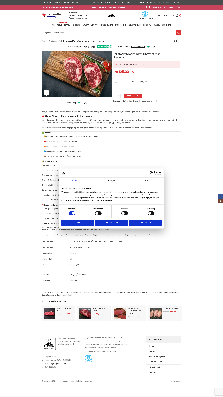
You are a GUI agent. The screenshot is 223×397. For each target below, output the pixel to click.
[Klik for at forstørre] (46, 93)
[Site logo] (111, 15)
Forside (45, 41)
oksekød (116, 292)
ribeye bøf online (149, 292)
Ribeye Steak (152, 101)
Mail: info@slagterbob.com (55, 363)
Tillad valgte (111, 223)
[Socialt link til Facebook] (146, 7)
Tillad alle (145, 223)
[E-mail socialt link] (149, 7)
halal (57, 292)
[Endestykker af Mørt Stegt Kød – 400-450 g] (120, 313)
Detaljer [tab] (111, 181)
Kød (60, 41)
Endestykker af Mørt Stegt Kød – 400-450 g (135, 310)
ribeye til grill (174, 292)
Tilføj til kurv (133, 96)
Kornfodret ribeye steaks (74, 292)
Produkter (53, 41)
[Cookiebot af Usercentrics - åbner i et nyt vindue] (151, 173)
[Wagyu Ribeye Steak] (85, 313)
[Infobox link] (52, 15)
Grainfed (50, 292)
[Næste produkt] (180, 41)
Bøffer (125, 101)
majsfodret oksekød (92, 292)
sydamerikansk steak (63, 295)
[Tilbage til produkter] (177, 41)
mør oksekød (106, 292)
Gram (117, 82)
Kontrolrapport (175, 381)
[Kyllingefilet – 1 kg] (156, 313)
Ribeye (143, 101)
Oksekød (136, 101)
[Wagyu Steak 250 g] (49, 313)
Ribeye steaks (162, 292)
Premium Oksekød (127, 292)
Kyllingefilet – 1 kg (170, 308)
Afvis (77, 223)
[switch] (98, 213)
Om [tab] (146, 181)
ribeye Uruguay (48, 295)
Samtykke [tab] (76, 181)
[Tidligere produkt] (174, 41)
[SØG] (178, 32)
